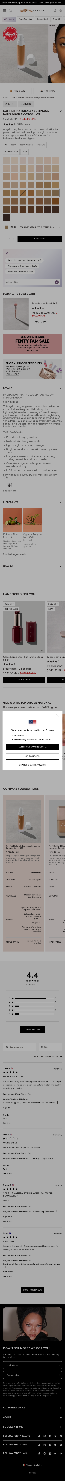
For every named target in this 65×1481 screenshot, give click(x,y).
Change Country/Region (32, 765)
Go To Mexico (32, 756)
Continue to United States (32, 747)
